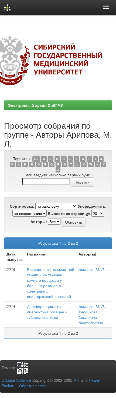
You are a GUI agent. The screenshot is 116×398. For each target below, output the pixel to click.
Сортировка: (22, 206)
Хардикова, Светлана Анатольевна (91, 317)
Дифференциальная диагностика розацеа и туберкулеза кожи (47, 312)
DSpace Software (16, 380)
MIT (76, 380)
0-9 (36, 159)
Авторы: (38, 221)
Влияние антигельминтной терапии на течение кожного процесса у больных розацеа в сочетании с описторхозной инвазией (50, 283)
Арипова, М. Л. (92, 269)
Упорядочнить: (92, 206)
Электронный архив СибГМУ (35, 105)
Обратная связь (33, 385)
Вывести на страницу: (69, 213)
